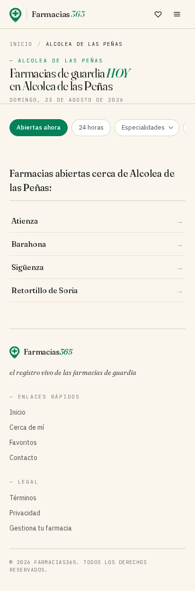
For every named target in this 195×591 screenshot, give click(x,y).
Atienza (97, 221)
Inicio (21, 44)
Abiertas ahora (39, 127)
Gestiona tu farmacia (40, 528)
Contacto (23, 457)
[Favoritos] (158, 14)
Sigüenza (97, 267)
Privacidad (24, 513)
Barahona (97, 244)
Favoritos (23, 442)
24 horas (91, 127)
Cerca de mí (26, 427)
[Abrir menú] (177, 14)
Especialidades (143, 127)
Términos (22, 498)
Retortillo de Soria (97, 290)
